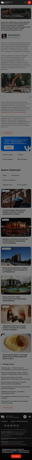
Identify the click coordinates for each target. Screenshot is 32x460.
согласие (16, 452)
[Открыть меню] (29, 2)
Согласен (16, 456)
